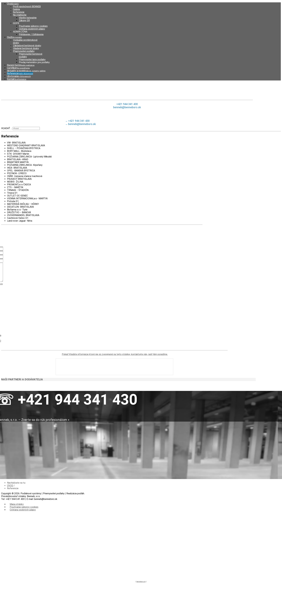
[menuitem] (13, 3)
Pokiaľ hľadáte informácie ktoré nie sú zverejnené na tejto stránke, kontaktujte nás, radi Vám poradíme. (115, 354)
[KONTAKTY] (114, 366)
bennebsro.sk (141, 582)
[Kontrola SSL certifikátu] (136, 575)
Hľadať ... (6, 128)
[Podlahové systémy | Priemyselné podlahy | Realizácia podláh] (127, 90)
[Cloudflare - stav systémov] (146, 575)
